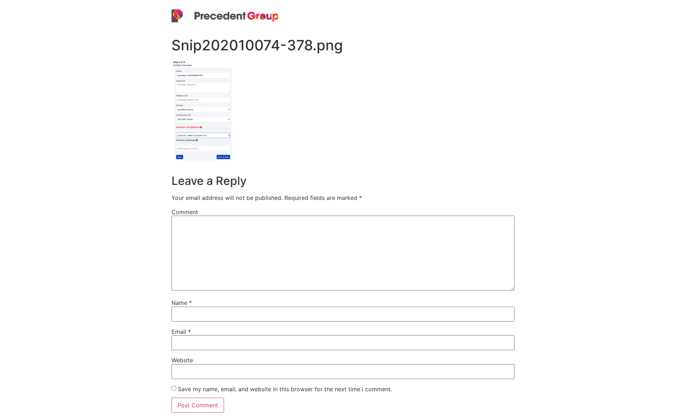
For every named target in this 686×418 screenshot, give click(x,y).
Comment (185, 212)
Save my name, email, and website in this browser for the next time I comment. (285, 389)
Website (182, 360)
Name (182, 303)
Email (181, 331)
